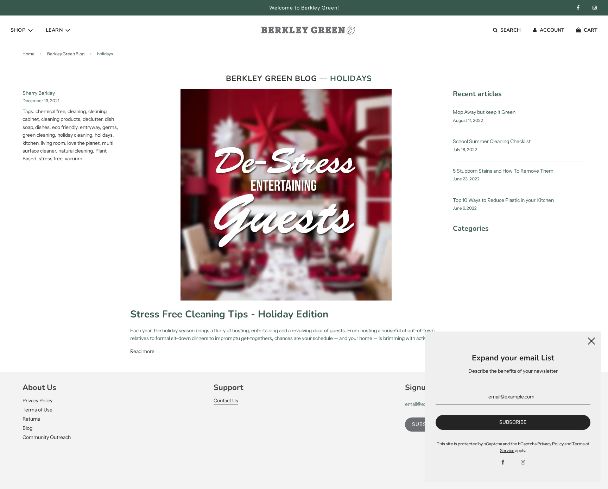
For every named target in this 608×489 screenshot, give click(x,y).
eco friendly (64, 127)
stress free (50, 158)
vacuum (73, 158)
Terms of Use (37, 410)
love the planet (83, 143)
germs (109, 127)
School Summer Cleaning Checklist (492, 141)
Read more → (145, 351)
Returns (31, 419)
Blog (27, 428)
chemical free (50, 111)
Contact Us (226, 400)
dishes (42, 127)
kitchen (30, 143)
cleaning (77, 111)
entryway (90, 127)
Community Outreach (47, 437)
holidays (104, 135)
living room (53, 143)
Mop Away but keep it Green (484, 112)
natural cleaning (75, 151)
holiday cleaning (74, 135)
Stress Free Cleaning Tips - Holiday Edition (229, 314)
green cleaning (39, 135)
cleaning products (60, 119)
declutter (92, 119)
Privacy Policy (37, 400)
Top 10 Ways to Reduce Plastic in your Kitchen (503, 200)
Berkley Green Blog (65, 53)
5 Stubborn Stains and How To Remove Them (503, 171)
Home (28, 53)
